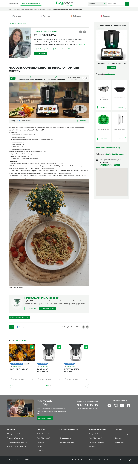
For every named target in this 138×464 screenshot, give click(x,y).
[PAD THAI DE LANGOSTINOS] (49, 355)
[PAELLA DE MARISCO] (22, 355)
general (49, 9)
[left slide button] (10, 386)
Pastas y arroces (42, 363)
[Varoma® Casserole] (120, 88)
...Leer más (81, 44)
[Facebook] (109, 405)
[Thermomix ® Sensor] (120, 119)
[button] (97, 4)
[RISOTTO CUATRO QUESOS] (76, 355)
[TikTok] (129, 405)
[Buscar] (127, 4)
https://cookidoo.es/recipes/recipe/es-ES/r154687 (26, 130)
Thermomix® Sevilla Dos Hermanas (23, 9)
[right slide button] (87, 386)
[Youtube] (116, 405)
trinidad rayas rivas (39, 9)
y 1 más (27, 363)
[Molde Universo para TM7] (103, 119)
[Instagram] (122, 405)
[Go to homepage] (64, 3)
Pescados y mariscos (17, 363)
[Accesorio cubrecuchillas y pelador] (103, 88)
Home (10, 9)
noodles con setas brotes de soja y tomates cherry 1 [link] (67, 9)
